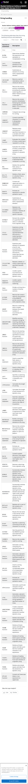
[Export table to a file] (25, 39)
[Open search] (21, 2)
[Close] (26, 765)
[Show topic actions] (25, 18)
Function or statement (5, 45)
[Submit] (21, 40)
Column (5, 40)
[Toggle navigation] (25, 2)
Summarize (20, 28)
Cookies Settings (14, 776)
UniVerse (6, 30)
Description (16, 45)
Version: (3, 22)
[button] (14, 14)
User (18, 30)
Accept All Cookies (14, 781)
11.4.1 (12, 30)
